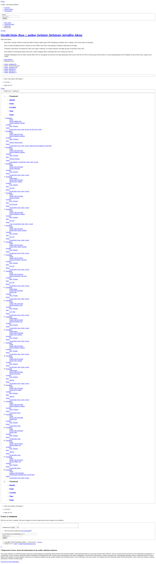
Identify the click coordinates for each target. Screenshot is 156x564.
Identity (12, 100)
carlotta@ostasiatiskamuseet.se (27, 543)
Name (11, 103)
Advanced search (9, 24)
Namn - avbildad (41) (10, 64)
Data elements (8, 59)
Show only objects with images (13, 79)
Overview (7, 7)
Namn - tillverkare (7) (10, 72)
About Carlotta (8, 9)
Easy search (7, 22)
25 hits (3, 88)
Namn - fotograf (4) (10, 69)
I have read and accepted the (17, 531)
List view (7, 82)
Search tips (7, 26)
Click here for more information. (10, 561)
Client (15, 543)
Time (11, 111)
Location (12, 107)
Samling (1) (15, 91)
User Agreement (25, 531)
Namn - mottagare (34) (10, 67)
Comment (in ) (10, 527)
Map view (7, 85)
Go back (3, 30)
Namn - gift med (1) (10, 70)
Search (4, 14)
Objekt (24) (7, 91)
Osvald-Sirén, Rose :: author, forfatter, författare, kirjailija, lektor (41, 35)
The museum (8, 11)
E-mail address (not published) (11, 534)
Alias (3, 536)
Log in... (40, 542)
